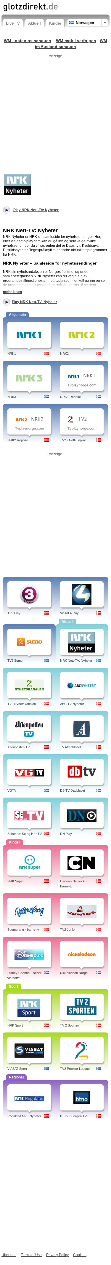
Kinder (55, 23)
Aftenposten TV (18, 747)
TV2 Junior (68, 929)
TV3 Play (13, 613)
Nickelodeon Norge (74, 973)
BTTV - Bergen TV (73, 1116)
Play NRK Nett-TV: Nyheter (34, 302)
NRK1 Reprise (70, 397)
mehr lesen (12, 292)
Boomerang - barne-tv (23, 929)
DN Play (66, 834)
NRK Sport (15, 1025)
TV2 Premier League (75, 1068)
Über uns (8, 1255)
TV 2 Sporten (69, 1025)
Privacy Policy (57, 1255)
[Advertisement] (55, 115)
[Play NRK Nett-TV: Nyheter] (18, 184)
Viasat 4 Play (69, 613)
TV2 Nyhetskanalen (21, 704)
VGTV (11, 790)
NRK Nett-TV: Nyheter (76, 660)
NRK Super (15, 881)
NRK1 (11, 353)
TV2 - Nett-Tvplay (73, 440)
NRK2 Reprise (17, 440)
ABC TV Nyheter (72, 704)
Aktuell (34, 23)
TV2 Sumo (14, 660)
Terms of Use (31, 1255)
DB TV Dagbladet (72, 790)
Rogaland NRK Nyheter (24, 1116)
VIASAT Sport (17, 1068)
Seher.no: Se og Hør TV (24, 834)
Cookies (79, 1255)
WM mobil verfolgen (76, 40)
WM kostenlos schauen (27, 40)
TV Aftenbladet (70, 747)
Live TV (13, 23)
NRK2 (64, 353)
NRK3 (11, 397)
